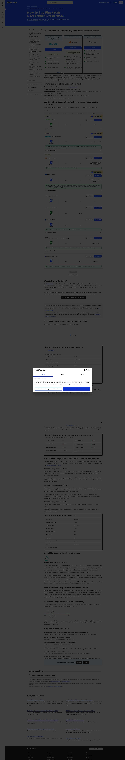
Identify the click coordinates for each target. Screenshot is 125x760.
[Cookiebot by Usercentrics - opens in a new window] (84, 370)
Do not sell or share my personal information (48, 389)
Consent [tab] (43, 374)
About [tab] (82, 374)
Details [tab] (62, 374)
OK (76, 389)
